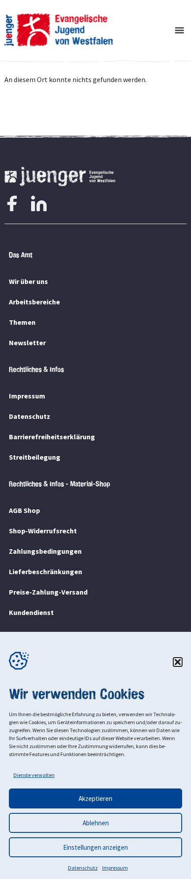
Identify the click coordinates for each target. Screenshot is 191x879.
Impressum (115, 867)
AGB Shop (24, 510)
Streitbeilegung (34, 457)
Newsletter (27, 342)
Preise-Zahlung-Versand (48, 591)
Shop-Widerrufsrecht (43, 530)
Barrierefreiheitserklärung (52, 436)
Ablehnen (96, 823)
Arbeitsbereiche (34, 301)
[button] (177, 662)
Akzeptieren (95, 798)
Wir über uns (28, 281)
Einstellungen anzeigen (95, 847)
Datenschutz (83, 867)
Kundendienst (31, 612)
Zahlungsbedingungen (45, 551)
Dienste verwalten (34, 775)
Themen (22, 322)
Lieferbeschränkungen (45, 571)
